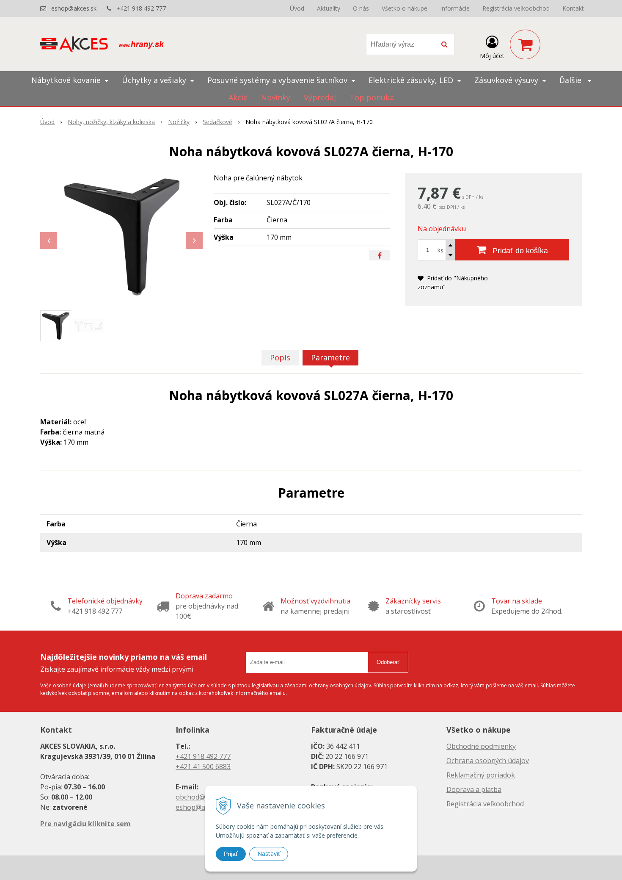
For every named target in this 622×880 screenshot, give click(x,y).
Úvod (297, 8)
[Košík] (525, 44)
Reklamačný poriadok (480, 775)
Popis (280, 357)
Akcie (238, 97)
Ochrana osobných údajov (487, 760)
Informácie (455, 8)
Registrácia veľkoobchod (516, 8)
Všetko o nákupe (404, 8)
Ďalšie (571, 80)
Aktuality (328, 8)
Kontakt (573, 8)
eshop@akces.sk (73, 8)
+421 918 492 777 (141, 8)
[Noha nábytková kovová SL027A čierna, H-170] (121, 236)
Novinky (275, 97)
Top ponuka (372, 97)
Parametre (330, 357)
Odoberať (388, 662)
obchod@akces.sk (203, 797)
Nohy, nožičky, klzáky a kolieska (111, 122)
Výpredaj (320, 97)
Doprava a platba (473, 789)
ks (440, 250)
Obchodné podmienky (481, 746)
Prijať (231, 853)
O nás (361, 8)
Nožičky (179, 122)
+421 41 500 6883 (203, 766)
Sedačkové (217, 122)
